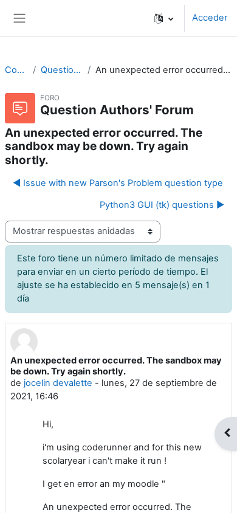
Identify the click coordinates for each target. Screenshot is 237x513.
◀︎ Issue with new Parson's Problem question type (118, 182)
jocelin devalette (58, 382)
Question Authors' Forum (61, 69)
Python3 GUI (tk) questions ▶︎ (162, 204)
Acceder (209, 17)
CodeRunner (16, 69)
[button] (164, 18)
